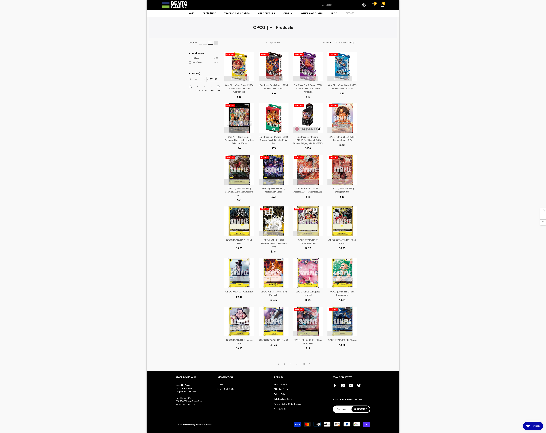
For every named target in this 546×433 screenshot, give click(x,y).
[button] (382, 5)
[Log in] (364, 5)
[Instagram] (343, 386)
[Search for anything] (339, 4)
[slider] (190, 86)
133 (303, 363)
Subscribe (360, 409)
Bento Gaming (189, 424)
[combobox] (341, 4)
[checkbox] (203, 58)
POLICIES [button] (279, 377)
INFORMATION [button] (225, 377)
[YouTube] (351, 386)
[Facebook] (335, 386)
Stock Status (198, 53)
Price (196, 73)
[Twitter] (359, 386)
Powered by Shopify (204, 424)
